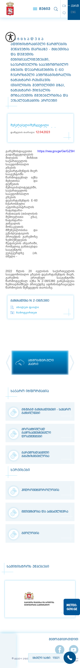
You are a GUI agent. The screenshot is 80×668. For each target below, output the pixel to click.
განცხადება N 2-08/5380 (29, 300)
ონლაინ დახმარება (64, 13)
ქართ (75, 5)
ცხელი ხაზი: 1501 (46, 657)
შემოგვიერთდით (63, 639)
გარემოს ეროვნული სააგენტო (10, 9)
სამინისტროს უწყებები (28, 566)
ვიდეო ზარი (64, 6)
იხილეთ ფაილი (27, 307)
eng (73, 12)
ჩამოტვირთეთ (26, 312)
